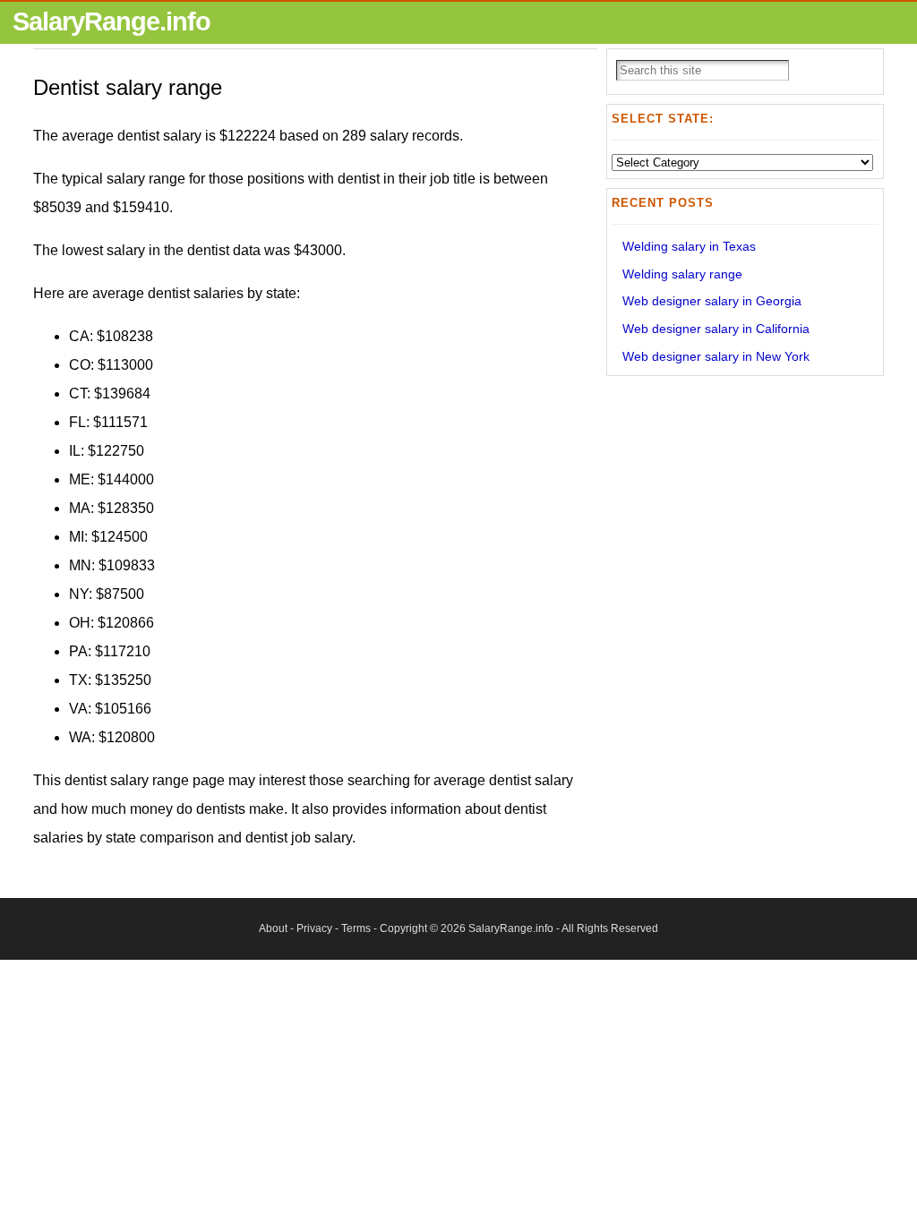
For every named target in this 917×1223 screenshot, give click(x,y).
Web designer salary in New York (716, 356)
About (273, 928)
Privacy (314, 928)
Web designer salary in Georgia (711, 301)
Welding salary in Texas (689, 246)
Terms (356, 928)
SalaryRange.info (111, 21)
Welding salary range (682, 274)
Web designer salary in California (716, 328)
